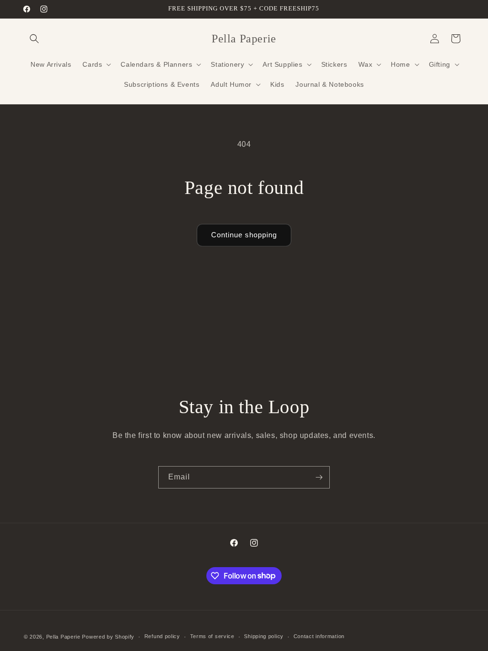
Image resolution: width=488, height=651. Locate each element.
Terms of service (212, 636)
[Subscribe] (318, 477)
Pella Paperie (63, 637)
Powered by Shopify (108, 637)
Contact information (319, 636)
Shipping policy (264, 636)
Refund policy (162, 636)
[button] (34, 38)
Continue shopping (244, 235)
